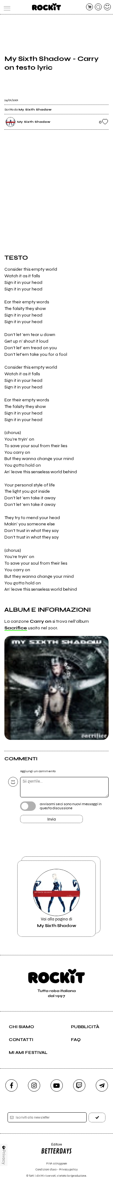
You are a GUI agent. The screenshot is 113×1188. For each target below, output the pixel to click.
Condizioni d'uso (45, 1169)
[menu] (5, 6)
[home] (46, 6)
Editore (51, 1147)
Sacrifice (15, 628)
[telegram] (102, 1085)
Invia (51, 819)
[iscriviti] (97, 1117)
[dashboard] (107, 6)
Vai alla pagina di (56, 922)
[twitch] (79, 1085)
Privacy (4, 1157)
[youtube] (57, 1085)
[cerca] (98, 6)
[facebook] (11, 1085)
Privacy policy (68, 1169)
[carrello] (89, 6)
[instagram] (34, 1085)
